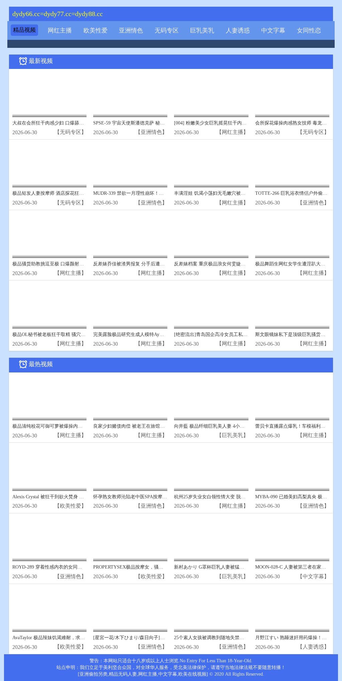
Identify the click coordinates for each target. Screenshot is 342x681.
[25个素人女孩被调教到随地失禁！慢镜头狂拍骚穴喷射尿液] (211, 609)
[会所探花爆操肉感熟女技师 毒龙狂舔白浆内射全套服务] (292, 94)
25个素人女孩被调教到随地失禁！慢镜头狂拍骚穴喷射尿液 (235, 637)
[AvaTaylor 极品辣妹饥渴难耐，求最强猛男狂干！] (49, 609)
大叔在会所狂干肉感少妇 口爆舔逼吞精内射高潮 (62, 122)
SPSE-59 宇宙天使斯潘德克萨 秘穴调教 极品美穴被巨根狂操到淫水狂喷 (167, 122)
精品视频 (24, 30)
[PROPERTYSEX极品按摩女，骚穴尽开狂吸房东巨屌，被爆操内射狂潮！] (130, 539)
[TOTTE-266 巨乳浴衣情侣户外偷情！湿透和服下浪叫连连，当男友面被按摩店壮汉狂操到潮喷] (292, 165)
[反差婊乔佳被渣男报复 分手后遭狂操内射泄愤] (130, 236)
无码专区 (167, 30)
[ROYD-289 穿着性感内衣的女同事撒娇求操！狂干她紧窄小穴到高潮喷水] (49, 539)
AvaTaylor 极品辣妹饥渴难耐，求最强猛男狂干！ (62, 637)
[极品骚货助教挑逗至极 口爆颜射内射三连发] (49, 236)
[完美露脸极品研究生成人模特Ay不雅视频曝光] (130, 306)
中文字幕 (273, 30)
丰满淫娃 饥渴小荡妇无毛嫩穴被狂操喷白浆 (219, 193)
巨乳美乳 (202, 30)
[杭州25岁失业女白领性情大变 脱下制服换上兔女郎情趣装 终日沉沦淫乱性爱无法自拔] (211, 468)
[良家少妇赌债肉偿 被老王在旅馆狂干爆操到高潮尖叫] (130, 398)
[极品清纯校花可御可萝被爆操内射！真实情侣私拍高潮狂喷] (49, 398)
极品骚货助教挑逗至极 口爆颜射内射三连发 (57, 263)
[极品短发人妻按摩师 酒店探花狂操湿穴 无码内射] (49, 165)
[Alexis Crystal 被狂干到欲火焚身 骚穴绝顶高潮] (49, 468)
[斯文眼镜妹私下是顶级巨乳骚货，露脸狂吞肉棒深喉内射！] (292, 306)
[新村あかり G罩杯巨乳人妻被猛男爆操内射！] (211, 539)
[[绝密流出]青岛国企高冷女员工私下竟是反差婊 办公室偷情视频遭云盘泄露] (211, 306)
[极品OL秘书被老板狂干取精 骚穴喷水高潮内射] (49, 306)
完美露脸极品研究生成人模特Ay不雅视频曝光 (140, 334)
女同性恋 (309, 30)
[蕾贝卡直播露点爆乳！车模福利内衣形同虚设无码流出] (292, 398)
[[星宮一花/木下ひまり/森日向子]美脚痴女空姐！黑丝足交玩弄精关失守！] (130, 609)
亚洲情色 (131, 30)
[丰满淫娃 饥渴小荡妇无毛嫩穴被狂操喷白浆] (211, 165)
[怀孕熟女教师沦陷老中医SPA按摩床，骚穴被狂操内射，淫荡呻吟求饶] (130, 468)
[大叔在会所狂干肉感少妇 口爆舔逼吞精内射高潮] (49, 94)
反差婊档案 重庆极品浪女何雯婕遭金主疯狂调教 (224, 263)
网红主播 (60, 30)
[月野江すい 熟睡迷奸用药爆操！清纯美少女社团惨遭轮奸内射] (292, 609)
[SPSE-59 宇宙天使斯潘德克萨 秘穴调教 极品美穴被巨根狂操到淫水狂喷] (130, 94)
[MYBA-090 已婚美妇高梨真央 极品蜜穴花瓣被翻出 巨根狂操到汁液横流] (292, 468)
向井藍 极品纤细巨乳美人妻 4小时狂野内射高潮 (223, 426)
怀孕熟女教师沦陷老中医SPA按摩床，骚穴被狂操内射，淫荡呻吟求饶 (165, 496)
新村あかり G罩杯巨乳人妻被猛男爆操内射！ (221, 567)
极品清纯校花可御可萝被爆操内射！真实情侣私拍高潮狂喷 (73, 426)
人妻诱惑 (238, 30)
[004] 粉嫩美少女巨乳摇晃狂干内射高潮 (215, 122)
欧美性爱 (95, 30)
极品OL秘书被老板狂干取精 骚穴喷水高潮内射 (60, 334)
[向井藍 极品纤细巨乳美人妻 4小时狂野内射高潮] (211, 398)
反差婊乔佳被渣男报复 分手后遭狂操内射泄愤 (140, 263)
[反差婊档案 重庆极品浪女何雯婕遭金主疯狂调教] (211, 236)
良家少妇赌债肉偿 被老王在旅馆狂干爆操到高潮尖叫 (147, 426)
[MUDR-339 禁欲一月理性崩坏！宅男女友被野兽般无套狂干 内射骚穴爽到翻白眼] (130, 165)
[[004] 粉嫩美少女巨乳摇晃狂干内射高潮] (211, 94)
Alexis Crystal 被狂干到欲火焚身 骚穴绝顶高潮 (59, 496)
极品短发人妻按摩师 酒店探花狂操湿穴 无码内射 (62, 193)
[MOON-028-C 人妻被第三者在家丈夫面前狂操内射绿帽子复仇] (292, 539)
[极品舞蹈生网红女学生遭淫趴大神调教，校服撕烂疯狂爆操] (292, 236)
